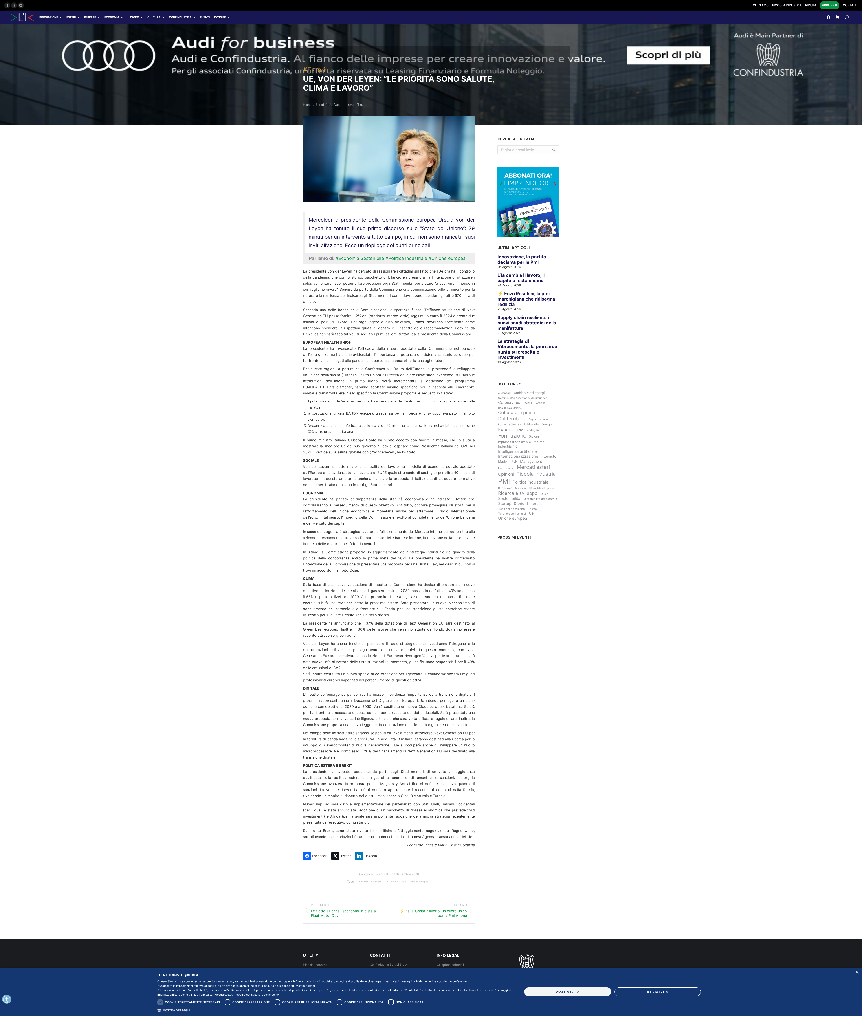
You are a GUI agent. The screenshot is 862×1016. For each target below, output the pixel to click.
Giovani (534, 436)
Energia (546, 424)
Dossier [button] (220, 17)
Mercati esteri (533, 467)
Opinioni (506, 474)
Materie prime (506, 468)
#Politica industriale (406, 258)
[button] (334, 1010)
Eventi (205, 17)
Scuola (544, 493)
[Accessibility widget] (6, 999)
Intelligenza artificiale (517, 451)
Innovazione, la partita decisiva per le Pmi (521, 259)
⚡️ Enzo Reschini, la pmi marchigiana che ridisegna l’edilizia (526, 299)
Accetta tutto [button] (567, 992)
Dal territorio (512, 418)
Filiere (519, 430)
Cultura (154, 17)
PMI (504, 481)
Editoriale (531, 424)
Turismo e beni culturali (512, 513)
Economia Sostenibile (370, 881)
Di (387, 874)
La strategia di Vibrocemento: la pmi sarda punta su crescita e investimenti (527, 349)
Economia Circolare (509, 424)
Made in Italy (508, 462)
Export (505, 429)
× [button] (857, 972)
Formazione (512, 436)
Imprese (90, 17)
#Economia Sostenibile (360, 258)
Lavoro (133, 17)
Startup (504, 503)
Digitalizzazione (538, 419)
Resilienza (505, 488)
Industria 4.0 (507, 446)
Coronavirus (509, 402)
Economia (111, 17)
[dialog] (431, 992)
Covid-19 (528, 403)
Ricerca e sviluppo (517, 493)
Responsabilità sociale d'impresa (534, 488)
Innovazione (48, 17)
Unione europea (419, 881)
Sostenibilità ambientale (540, 499)
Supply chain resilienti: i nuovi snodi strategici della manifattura (526, 323)
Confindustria (180, 17)
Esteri (71, 17)
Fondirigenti (533, 430)
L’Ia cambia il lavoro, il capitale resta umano (521, 278)
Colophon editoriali (450, 965)
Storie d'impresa (528, 503)
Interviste (548, 456)
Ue (531, 513)
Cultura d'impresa (516, 412)
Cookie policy (271, 994)
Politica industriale (396, 881)
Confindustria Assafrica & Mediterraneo (522, 398)
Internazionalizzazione (518, 456)
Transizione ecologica (511, 508)
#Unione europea (447, 258)
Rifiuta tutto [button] (657, 992)
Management (531, 461)
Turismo (532, 508)
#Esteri (314, 70)
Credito (540, 403)
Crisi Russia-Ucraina (510, 408)
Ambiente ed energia (530, 393)
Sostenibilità (509, 498)
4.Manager (504, 393)
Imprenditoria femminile (514, 442)
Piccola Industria (536, 474)
